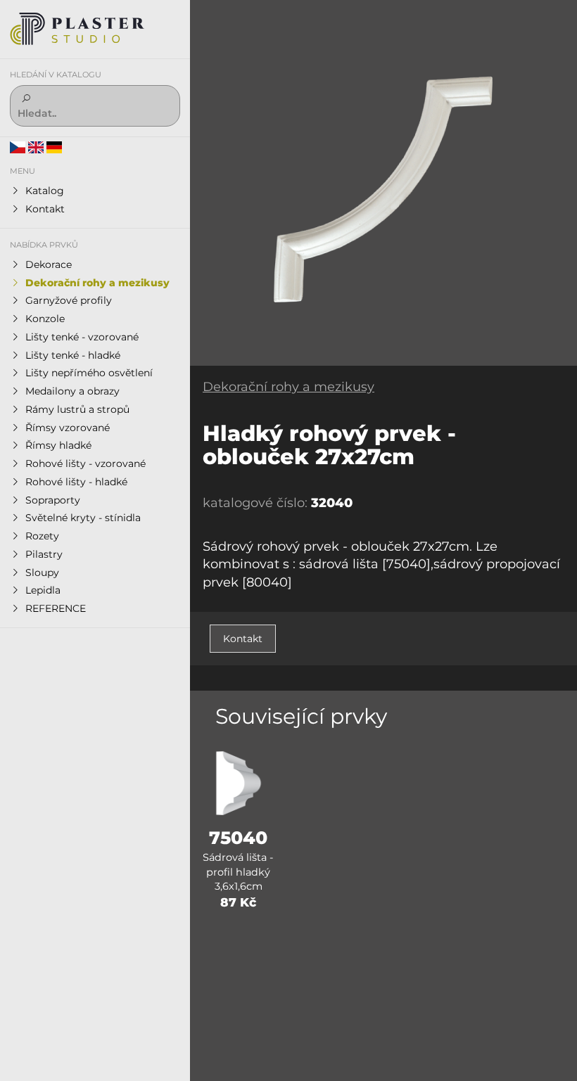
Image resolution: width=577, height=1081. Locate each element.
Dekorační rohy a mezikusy (288, 387)
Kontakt (242, 638)
